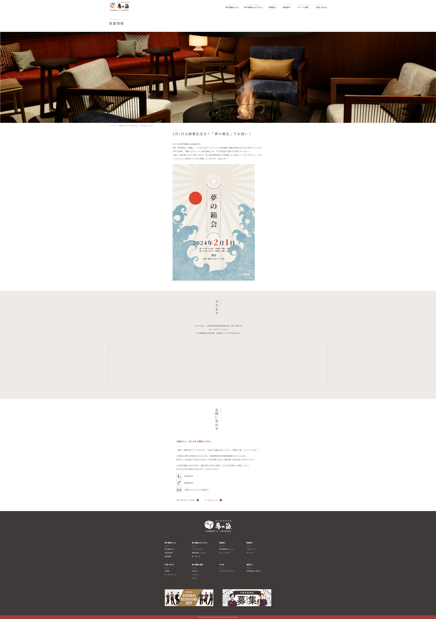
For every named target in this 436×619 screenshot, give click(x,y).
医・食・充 (196, 556)
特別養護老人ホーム (226, 549)
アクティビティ (197, 549)
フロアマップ (251, 549)
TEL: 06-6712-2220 (185, 500)
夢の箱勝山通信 (197, 564)
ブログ (194, 578)
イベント (195, 574)
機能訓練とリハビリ (199, 553)
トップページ (113, 125)
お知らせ (195, 571)
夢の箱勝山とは (232, 6)
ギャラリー (250, 553)
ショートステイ (224, 553)
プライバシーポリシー (227, 571)
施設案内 (287, 6)
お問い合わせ (321, 6)
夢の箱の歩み (169, 549)
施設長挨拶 (169, 553)
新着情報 (121, 125)
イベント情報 (303, 6)
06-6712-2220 (221, 329)
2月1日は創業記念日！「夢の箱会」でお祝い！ (139, 125)
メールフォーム (211, 500)
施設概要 (168, 556)
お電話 (167, 571)
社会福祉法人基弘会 (253, 571)
